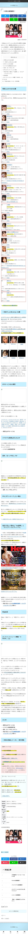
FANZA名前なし (4, 182)
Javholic (3, 425)
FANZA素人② (15, 180)
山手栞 (8, 143)
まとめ (5, 79)
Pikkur (16, 424)
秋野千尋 (9, 135)
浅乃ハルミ (9, 238)
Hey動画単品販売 (16, 603)
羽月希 (8, 257)
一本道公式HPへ (6, 796)
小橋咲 (8, 204)
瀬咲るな (9, 280)
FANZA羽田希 (9, 265)
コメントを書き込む (14, 911)
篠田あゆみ (9, 116)
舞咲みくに (9, 154)
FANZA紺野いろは (14, 201)
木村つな (9, 195)
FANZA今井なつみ (21, 265)
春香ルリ (9, 223)
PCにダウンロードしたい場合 (10, 69)
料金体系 (6, 75)
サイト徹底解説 (5, 852)
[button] (25, 436)
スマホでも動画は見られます (10, 65)
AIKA (8, 247)
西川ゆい (9, 106)
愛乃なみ (9, 185)
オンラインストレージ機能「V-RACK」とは (13, 77)
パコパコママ (5, 421)
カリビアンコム (4, 419)
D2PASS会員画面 (19, 768)
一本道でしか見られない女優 (10, 62)
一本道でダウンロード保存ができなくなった (13, 519)
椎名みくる (9, 173)
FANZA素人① (9, 180)
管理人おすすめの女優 (9, 60)
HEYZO (21, 419)
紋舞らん (9, 292)
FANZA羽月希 (15, 265)
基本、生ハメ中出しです (9, 67)
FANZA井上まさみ (5, 267)
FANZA (8, 113)
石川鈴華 (9, 270)
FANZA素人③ (21, 180)
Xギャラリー (5, 427)
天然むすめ (21, 421)
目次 (12, 57)
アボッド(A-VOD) (21, 424)
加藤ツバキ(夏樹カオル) (12, 232)
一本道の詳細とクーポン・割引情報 (11, 81)
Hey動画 (20, 422)
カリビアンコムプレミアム (13, 419)
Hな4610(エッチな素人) (14, 421)
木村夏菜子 (9, 164)
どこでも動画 (8, 425)
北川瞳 (8, 215)
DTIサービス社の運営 (8, 63)
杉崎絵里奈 (9, 125)
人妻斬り (12, 424)
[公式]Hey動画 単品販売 (7, 568)
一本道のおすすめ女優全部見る (9, 305)
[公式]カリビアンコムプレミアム (9, 591)
